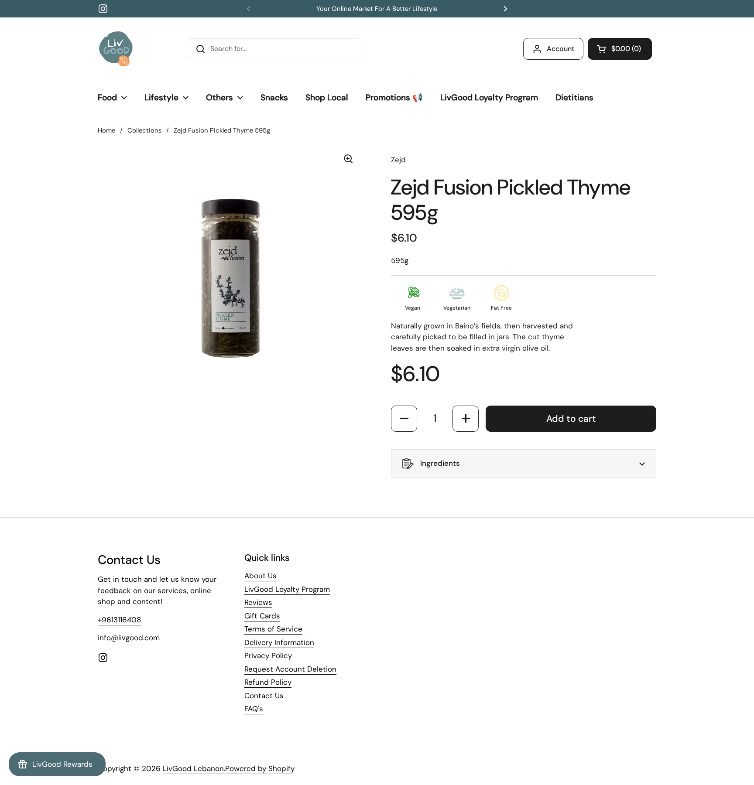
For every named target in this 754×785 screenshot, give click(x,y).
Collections (144, 130)
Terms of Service (273, 629)
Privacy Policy (268, 655)
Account (560, 48)
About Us (260, 575)
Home (106, 130)
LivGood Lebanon (193, 768)
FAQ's (253, 708)
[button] (620, 49)
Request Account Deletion (290, 669)
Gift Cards (262, 616)
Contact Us (264, 695)
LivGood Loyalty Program (287, 589)
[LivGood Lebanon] (116, 49)
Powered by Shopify (260, 768)
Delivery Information (279, 642)
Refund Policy (267, 682)
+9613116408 (119, 620)
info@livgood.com (129, 637)
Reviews (258, 602)
